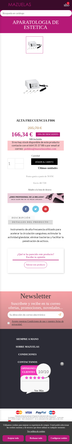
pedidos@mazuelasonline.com (40, 149)
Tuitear (35, 209)
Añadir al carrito (44, 162)
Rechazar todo (36, 438)
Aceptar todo (13, 438)
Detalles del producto (30, 222)
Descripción (21, 218)
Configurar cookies (59, 438)
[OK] (60, 314)
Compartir (25, 209)
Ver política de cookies (36, 431)
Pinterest (45, 209)
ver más (39, 390)
